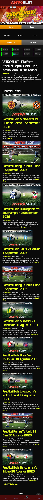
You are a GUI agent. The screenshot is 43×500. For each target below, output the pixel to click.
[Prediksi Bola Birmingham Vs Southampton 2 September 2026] (21, 194)
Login (32, 27)
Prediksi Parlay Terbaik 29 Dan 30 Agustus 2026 (19, 433)
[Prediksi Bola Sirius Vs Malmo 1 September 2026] (21, 238)
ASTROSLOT (5, 74)
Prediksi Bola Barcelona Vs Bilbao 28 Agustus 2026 (19, 469)
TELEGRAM (11, 42)
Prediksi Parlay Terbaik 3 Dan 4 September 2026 (21, 168)
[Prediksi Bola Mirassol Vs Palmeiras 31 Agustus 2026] (21, 310)
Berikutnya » (14, 484)
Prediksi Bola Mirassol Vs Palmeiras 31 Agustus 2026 (20, 323)
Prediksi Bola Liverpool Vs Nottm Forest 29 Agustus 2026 (19, 395)
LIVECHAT (32, 42)
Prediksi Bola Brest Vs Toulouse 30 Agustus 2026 (20, 357)
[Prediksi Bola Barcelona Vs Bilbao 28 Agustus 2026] (21, 457)
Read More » (10, 138)
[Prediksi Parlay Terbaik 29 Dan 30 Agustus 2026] (21, 421)
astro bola (7, 130)
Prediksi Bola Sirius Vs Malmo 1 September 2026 (21, 251)
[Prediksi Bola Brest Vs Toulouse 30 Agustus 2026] (21, 345)
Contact (16, 498)
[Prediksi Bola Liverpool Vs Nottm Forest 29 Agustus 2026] (21, 381)
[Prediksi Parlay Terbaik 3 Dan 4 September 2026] (21, 152)
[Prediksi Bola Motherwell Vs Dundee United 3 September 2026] (21, 105)
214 (8, 484)
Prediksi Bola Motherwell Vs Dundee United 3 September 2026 (20, 123)
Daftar (11, 27)
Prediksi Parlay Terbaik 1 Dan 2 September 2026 (21, 287)
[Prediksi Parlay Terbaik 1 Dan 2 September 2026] (21, 274)
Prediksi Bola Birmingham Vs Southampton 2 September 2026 (21, 212)
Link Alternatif (27, 498)
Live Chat (38, 498)
